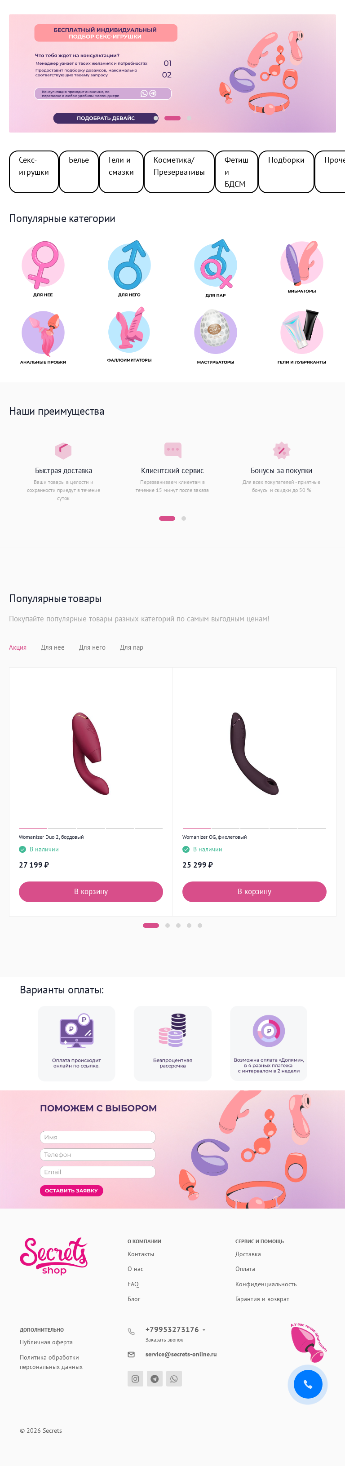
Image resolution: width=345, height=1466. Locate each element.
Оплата (245, 1269)
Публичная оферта (46, 1342)
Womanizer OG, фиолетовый (214, 836)
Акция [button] (18, 647)
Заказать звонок (164, 1339)
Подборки (286, 160)
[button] (155, 118)
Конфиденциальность (266, 1284)
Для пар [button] (131, 647)
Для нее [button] (53, 647)
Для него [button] (92, 647)
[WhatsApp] (174, 1378)
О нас (135, 1269)
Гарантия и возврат (262, 1299)
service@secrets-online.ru (181, 1354)
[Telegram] (155, 1378)
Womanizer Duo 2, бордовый (51, 836)
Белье (79, 160)
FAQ (133, 1284)
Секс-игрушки (34, 166)
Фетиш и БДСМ (236, 172)
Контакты (141, 1254)
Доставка (248, 1254)
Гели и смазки (121, 166)
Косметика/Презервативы (179, 166)
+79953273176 (172, 1329)
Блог (134, 1299)
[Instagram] (135, 1378)
